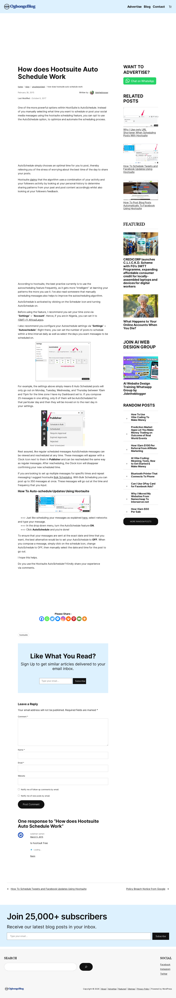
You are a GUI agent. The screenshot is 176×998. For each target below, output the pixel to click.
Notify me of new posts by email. (35, 796)
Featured (122, 989)
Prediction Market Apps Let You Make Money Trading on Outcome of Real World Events (142, 433)
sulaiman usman (37, 834)
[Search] (86, 967)
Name (21, 750)
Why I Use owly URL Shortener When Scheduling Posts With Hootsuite (139, 132)
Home (20, 86)
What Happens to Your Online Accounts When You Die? (140, 325)
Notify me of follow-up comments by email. (40, 789)
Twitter (163, 973)
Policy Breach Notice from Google (145, 888)
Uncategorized (38, 86)
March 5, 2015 (36, 837)
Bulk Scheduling (63, 477)
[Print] (68, 618)
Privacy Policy (143, 989)
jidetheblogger (101, 92)
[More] (84, 618)
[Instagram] (63, 618)
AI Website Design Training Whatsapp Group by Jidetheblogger (137, 388)
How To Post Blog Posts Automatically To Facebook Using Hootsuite (139, 205)
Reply (32, 856)
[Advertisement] (88, 37)
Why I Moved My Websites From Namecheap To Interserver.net (141, 497)
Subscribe (80, 681)
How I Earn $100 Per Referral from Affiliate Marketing (144, 448)
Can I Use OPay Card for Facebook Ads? (143, 485)
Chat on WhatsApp (142, 81)
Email (21, 763)
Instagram (165, 969)
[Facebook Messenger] (57, 618)
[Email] (79, 618)
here (84, 517)
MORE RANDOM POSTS (140, 521)
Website (21, 776)
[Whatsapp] (47, 618)
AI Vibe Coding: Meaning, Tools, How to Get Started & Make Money (143, 462)
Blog (27, 86)
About (103, 989)
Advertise (112, 989)
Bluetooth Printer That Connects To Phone (144, 475)
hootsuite (23, 635)
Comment (23, 716)
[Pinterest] (73, 618)
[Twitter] (52, 618)
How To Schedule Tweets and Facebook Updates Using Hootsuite (140, 169)
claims (33, 179)
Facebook (165, 964)
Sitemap (131, 989)
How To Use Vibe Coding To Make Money (140, 417)
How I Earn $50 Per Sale (140, 510)
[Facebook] (41, 618)
